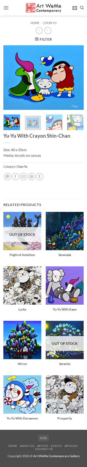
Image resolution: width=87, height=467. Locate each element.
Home (35, 23)
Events (56, 445)
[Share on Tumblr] (39, 176)
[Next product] (39, 30)
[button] (6, 7)
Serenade (64, 255)
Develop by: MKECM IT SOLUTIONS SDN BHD (43, 461)
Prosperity (64, 418)
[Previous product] (47, 30)
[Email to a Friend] (23, 176)
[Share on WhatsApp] (7, 176)
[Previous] (10, 77)
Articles (71, 445)
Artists (42, 445)
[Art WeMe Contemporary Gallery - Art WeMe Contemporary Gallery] (43, 7)
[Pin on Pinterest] (31, 176)
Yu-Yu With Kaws (65, 309)
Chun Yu (50, 23)
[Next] (76, 77)
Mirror (22, 364)
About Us (27, 445)
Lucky (22, 309)
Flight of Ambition (22, 255)
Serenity (64, 364)
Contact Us (44, 449)
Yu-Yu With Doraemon (22, 418)
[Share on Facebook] (15, 176)
